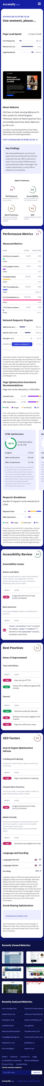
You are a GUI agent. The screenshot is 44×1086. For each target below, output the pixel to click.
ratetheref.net (8, 1025)
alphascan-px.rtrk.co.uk (16, 16)
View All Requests (22, 344)
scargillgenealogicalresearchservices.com (12, 1037)
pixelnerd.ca (29, 1042)
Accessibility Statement (12, 1060)
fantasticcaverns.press (33, 1008)
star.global (28, 1025)
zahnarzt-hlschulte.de (33, 1014)
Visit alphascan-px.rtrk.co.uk (19, 139)
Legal (34, 1056)
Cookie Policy (21, 1064)
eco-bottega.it (8, 1048)
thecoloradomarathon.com (12, 1031)
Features (13, 1056)
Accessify (11, 4)
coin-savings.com (9, 1008)
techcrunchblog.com (33, 1020)
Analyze (36, 1072)
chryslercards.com (32, 1031)
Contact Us (25, 1056)
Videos (4, 1056)
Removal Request (31, 1060)
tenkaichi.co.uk (8, 1042)
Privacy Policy (7, 1064)
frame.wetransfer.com (33, 1037)
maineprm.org (8, 1020)
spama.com (29, 1048)
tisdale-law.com (8, 1014)
